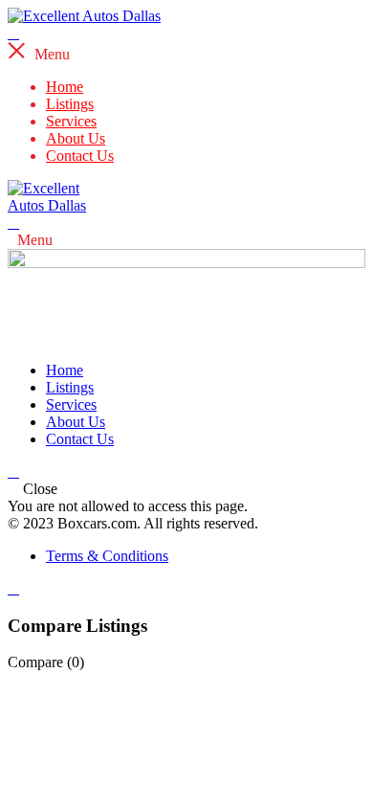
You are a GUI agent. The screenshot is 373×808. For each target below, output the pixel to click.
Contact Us (80, 155)
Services (71, 121)
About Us (75, 138)
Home (64, 87)
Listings (70, 104)
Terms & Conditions (107, 556)
